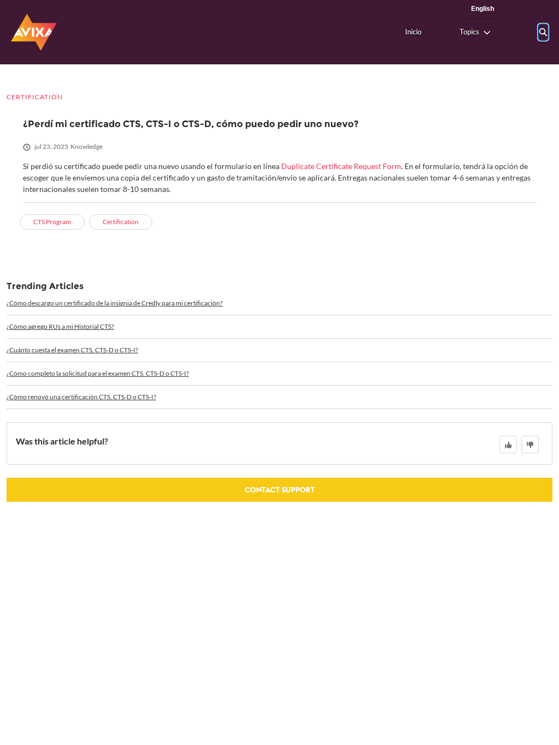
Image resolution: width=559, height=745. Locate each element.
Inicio (413, 31)
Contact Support (280, 490)
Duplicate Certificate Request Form (341, 166)
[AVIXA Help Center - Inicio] (34, 32)
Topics (469, 31)
